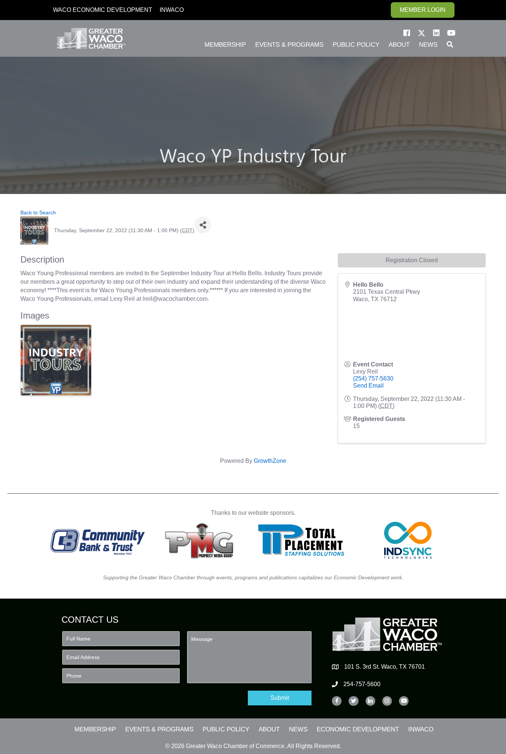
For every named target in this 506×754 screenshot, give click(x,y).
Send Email (368, 385)
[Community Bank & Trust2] (97, 540)
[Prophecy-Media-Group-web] (201, 540)
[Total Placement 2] (304, 540)
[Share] (202, 225)
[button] (406, 33)
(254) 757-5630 (373, 378)
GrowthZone (270, 461)
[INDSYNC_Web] (408, 540)
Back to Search (38, 212)
